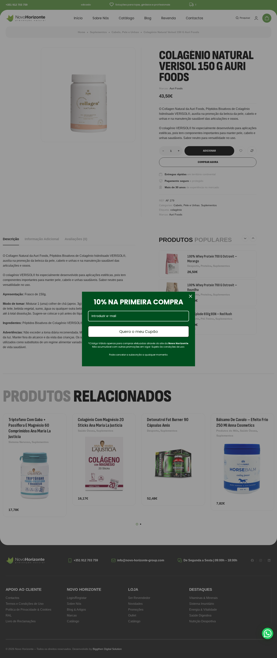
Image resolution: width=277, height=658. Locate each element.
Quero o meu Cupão (138, 331)
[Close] (190, 296)
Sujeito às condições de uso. (168, 346)
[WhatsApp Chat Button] (267, 633)
